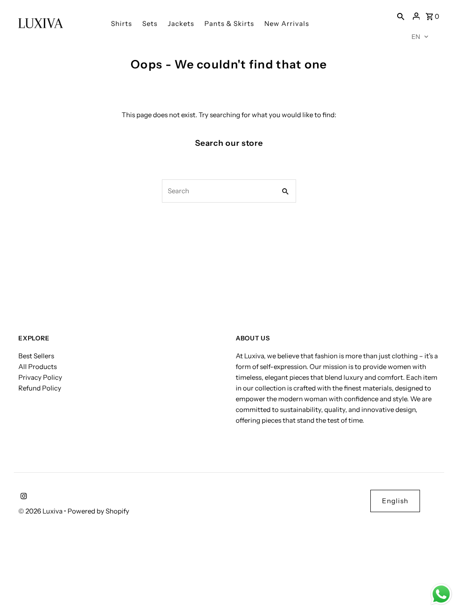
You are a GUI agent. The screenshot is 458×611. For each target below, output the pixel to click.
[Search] (401, 16)
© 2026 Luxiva (41, 511)
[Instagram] (22, 497)
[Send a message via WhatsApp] (441, 594)
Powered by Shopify (98, 511)
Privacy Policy (40, 377)
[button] (420, 37)
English (395, 500)
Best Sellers (36, 356)
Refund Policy (39, 388)
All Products (37, 366)
